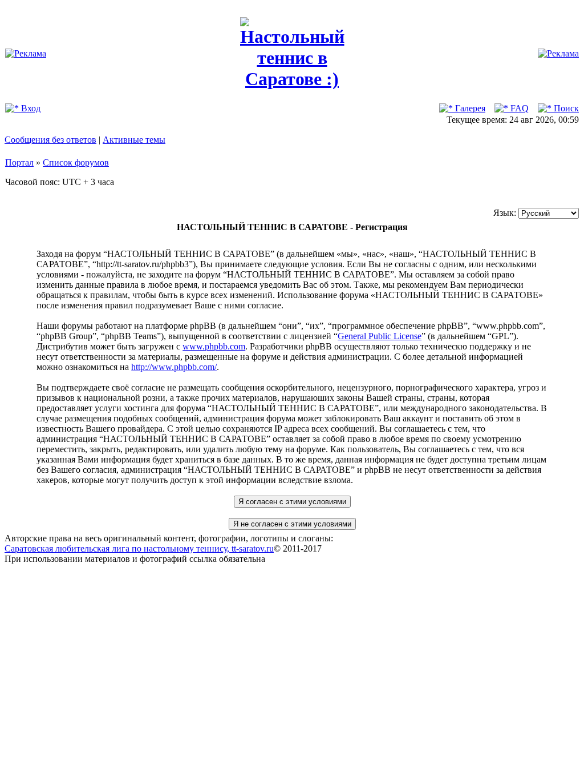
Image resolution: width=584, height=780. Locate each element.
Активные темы (134, 139)
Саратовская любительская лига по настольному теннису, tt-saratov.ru (139, 548)
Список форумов (76, 162)
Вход (29, 108)
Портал (19, 162)
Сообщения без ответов (50, 139)
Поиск (565, 108)
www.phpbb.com (213, 346)
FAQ (518, 108)
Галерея (469, 108)
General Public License (379, 336)
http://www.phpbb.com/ (174, 367)
